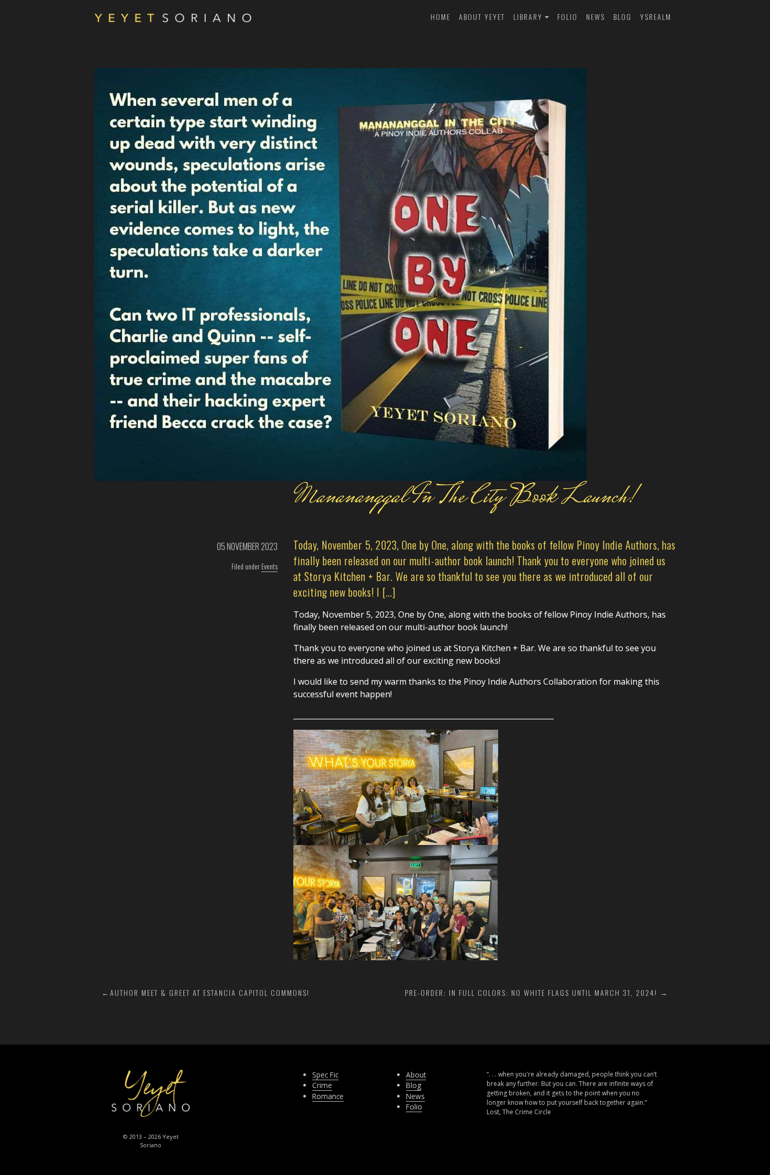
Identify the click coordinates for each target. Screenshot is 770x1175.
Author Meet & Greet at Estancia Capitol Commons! (210, 992)
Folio (567, 16)
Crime (322, 1085)
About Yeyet (482, 16)
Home (440, 16)
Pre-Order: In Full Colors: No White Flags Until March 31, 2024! (531, 992)
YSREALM (656, 16)
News (595, 16)
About (416, 1075)
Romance (328, 1096)
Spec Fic (325, 1075)
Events (269, 566)
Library (528, 16)
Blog (622, 16)
